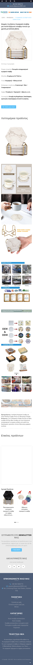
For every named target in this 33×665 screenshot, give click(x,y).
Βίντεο (16, 607)
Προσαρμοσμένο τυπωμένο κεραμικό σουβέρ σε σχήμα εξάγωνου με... (8, 511)
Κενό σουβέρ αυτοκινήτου (16, 618)
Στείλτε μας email (10, 107)
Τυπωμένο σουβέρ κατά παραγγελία (16, 625)
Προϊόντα (10, 17)
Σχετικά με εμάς (17, 602)
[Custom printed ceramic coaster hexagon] (24, 498)
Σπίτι (3, 17)
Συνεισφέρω (16, 550)
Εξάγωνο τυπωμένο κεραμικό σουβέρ (24, 509)
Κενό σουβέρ (16, 621)
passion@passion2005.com (18, 6)
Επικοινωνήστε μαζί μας (16, 604)
